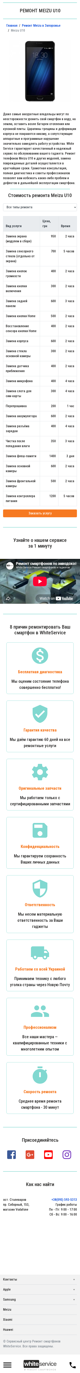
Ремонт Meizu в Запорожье (41, 25)
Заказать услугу (40, 513)
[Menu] (7, 1365)
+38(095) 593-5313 (64, 1200)
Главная (11, 25)
